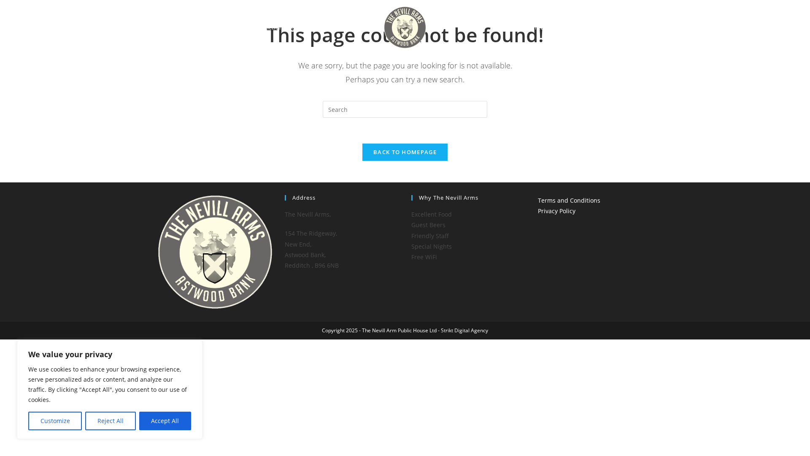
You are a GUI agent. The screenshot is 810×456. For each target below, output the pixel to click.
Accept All (165, 421)
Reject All (110, 421)
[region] (109, 389)
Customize (55, 421)
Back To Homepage (405, 152)
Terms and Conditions (569, 200)
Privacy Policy (556, 211)
